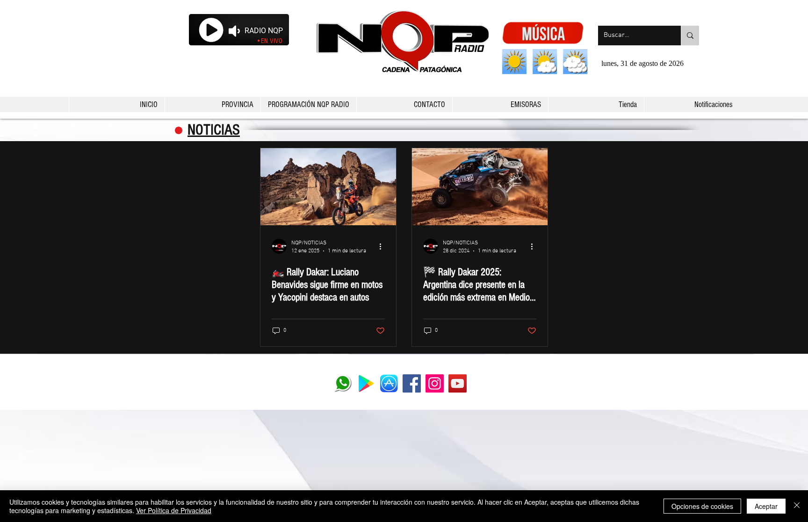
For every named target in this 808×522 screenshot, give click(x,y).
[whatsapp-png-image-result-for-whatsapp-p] (343, 383)
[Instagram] (435, 383)
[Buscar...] (690, 35)
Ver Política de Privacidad (173, 510)
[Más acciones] (383, 246)
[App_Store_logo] (389, 383)
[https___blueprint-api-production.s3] (366, 383)
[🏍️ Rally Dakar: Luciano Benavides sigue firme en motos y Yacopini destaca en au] (328, 186)
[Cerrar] (796, 506)
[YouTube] (457, 383)
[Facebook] (412, 383)
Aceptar (766, 506)
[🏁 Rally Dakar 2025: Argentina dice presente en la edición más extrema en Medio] (480, 186)
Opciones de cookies (702, 506)
